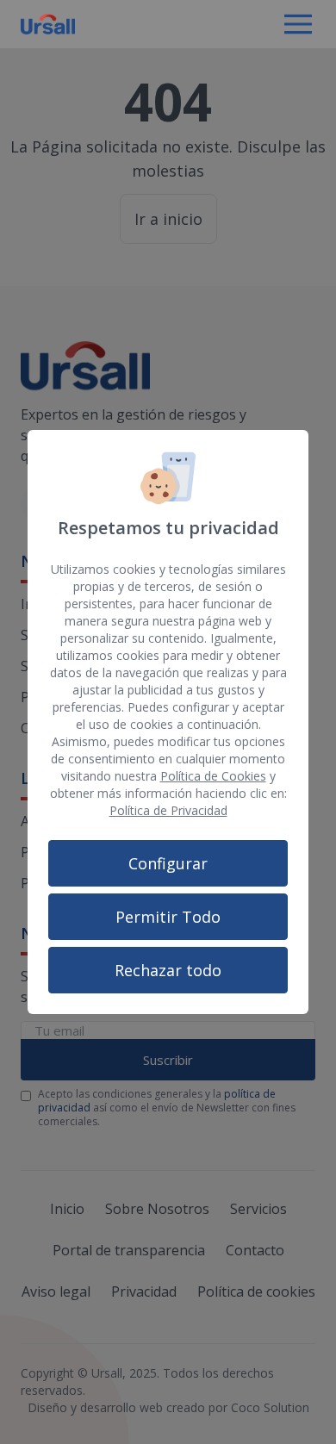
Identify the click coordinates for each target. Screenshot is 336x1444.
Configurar (168, 863)
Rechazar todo (168, 970)
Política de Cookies (213, 776)
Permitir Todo (168, 916)
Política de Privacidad (168, 810)
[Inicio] (48, 24)
